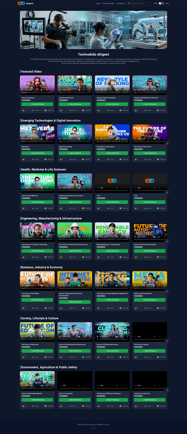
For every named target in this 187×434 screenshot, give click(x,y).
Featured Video (108, 3)
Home (98, 3)
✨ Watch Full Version (37, 104)
